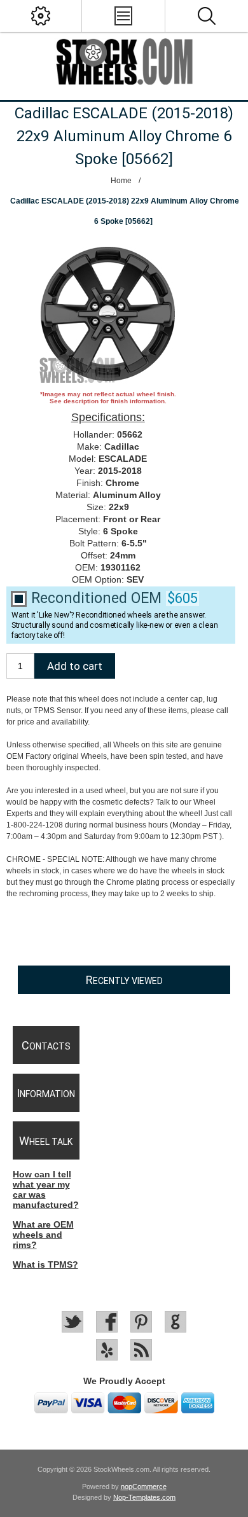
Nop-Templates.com (144, 1497)
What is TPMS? (45, 1264)
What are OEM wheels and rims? (43, 1234)
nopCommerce (144, 1486)
